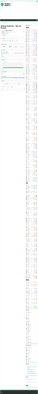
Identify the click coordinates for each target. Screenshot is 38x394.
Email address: (27, 379)
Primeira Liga (28, 321)
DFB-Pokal (28, 327)
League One (28, 331)
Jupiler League (28, 330)
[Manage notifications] (1, 392)
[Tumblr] (31, 1)
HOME (3, 20)
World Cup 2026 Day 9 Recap (30, 366)
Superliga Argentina (29, 342)
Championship (28, 325)
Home (1, 22)
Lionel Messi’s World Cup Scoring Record (31, 367)
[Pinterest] (33, 392)
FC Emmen (7, 33)
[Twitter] (29, 1)
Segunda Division (29, 339)
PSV (2, 74)
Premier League (29, 312)
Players (3, 22)
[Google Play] (36, 392)
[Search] (37, 1)
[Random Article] (37, 20)
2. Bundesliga (28, 324)
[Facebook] (28, 1)
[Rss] (31, 392)
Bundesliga (28, 318)
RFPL (27, 337)
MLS (27, 334)
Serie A (28, 315)
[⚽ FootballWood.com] (6, 4)
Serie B (28, 322)
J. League (28, 328)
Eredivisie (28, 319)
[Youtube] (30, 1)
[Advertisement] (19, 12)
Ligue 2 (28, 333)
